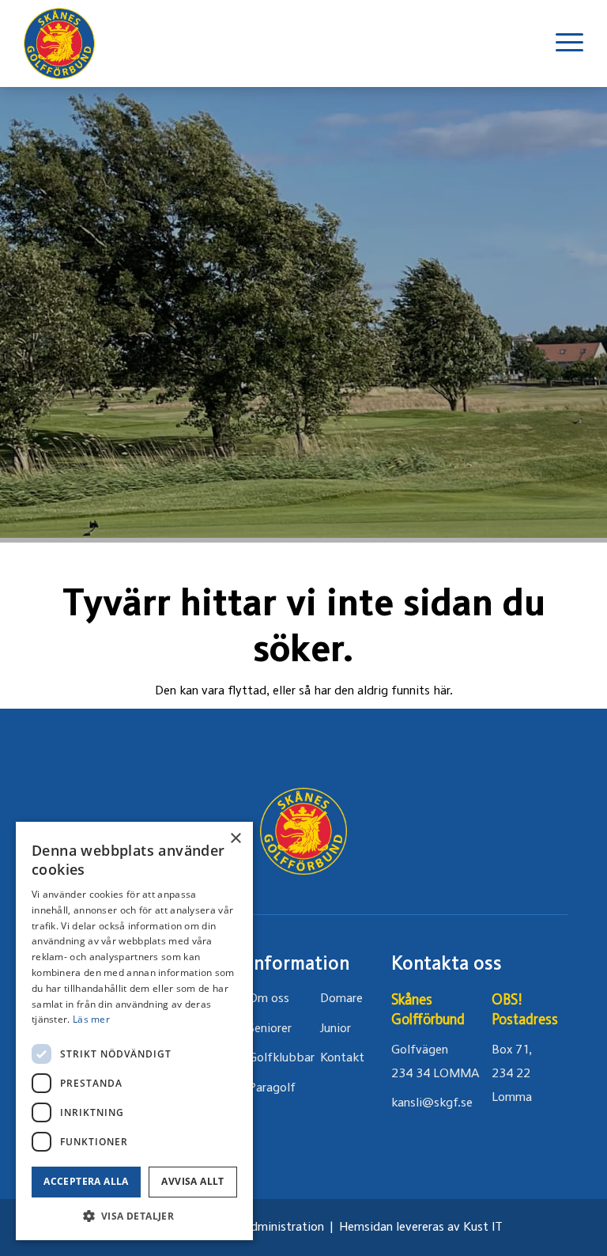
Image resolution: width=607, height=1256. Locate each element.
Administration (283, 1227)
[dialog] (134, 1031)
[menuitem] (561, 43)
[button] (134, 1216)
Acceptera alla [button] (86, 1181)
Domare (341, 999)
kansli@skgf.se (432, 1103)
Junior (335, 1029)
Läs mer (91, 1019)
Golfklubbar (281, 1058)
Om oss (268, 999)
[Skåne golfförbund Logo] (59, 43)
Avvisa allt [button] (192, 1181)
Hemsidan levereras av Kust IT (421, 1227)
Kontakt (342, 1058)
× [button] (235, 839)
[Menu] (561, 43)
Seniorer (270, 1029)
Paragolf (272, 1088)
